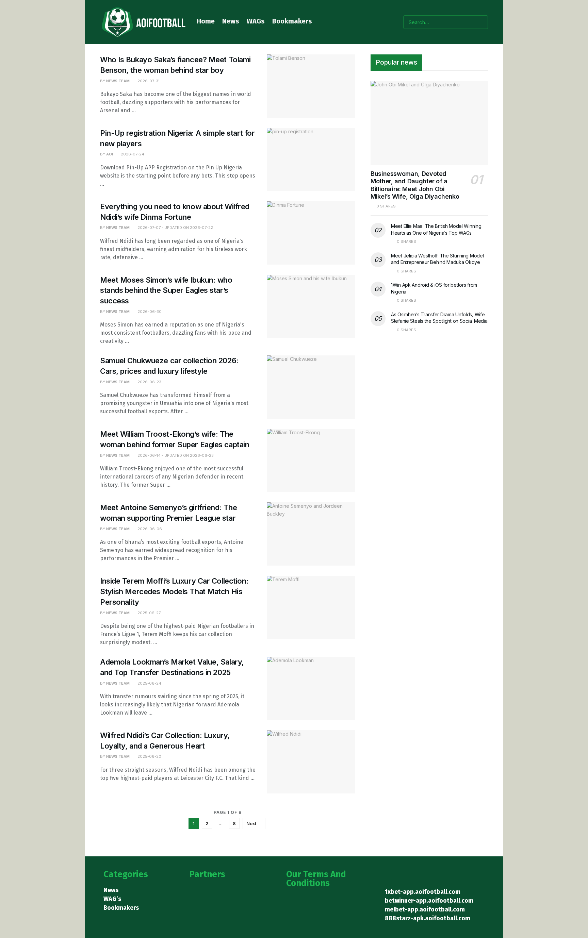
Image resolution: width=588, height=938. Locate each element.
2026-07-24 (132, 154)
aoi (109, 154)
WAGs (256, 21)
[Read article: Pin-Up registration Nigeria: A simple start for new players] (311, 159)
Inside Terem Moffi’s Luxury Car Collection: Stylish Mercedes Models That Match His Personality (174, 591)
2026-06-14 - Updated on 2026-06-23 (175, 455)
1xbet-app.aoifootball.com (422, 891)
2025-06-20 (148, 756)
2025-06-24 (148, 683)
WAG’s (112, 899)
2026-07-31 (148, 81)
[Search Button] (481, 22)
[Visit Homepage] (143, 22)
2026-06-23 (148, 382)
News (230, 21)
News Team (118, 81)
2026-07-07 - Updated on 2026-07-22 (174, 227)
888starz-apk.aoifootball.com (427, 918)
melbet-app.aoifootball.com (425, 909)
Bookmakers (292, 21)
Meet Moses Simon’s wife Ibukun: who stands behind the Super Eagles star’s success (166, 290)
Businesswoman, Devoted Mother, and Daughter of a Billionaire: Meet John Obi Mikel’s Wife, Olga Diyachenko (415, 185)
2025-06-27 (148, 612)
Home (206, 21)
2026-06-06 (149, 528)
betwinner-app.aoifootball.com (429, 900)
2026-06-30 (149, 311)
